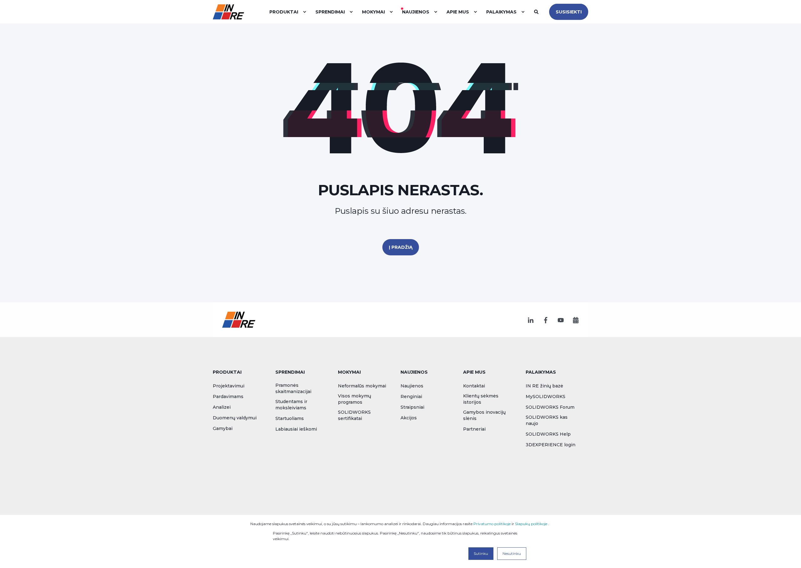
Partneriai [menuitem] (474, 429)
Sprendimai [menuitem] (290, 372)
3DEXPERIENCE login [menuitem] (550, 445)
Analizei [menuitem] (222, 407)
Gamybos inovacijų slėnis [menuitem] (484, 415)
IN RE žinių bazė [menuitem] (544, 386)
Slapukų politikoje (531, 523)
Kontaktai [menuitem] (474, 386)
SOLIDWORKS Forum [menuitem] (550, 407)
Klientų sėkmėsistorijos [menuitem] (480, 399)
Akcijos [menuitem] (408, 418)
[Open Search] (537, 11)
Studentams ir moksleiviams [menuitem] (291, 405)
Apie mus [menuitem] (474, 372)
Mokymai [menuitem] (349, 372)
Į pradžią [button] (400, 247)
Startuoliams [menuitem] (289, 418)
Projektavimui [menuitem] (228, 386)
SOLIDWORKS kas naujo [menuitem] (547, 420)
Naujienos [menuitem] (414, 372)
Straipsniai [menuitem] (412, 407)
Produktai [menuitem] (227, 372)
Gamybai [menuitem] (222, 428)
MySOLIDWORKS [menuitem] (545, 396)
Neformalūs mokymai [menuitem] (362, 386)
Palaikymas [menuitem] (541, 372)
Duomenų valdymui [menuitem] (235, 418)
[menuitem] (304, 12)
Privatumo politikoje (492, 523)
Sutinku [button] (481, 553)
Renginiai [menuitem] (411, 396)
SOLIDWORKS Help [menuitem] (548, 434)
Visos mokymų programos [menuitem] (354, 399)
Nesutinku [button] (512, 553)
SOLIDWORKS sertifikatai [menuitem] (354, 415)
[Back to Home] (228, 11)
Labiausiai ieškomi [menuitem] (296, 429)
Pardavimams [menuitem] (228, 396)
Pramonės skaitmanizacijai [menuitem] (293, 388)
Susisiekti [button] (569, 11)
